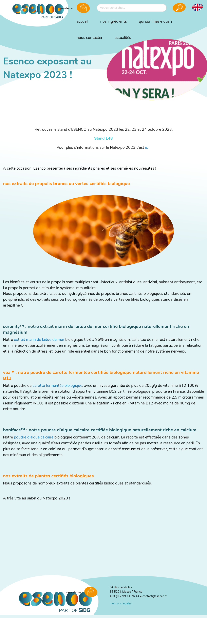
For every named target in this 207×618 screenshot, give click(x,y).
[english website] (197, 7)
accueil (82, 22)
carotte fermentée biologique (57, 386)
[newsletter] (83, 8)
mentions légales (121, 603)
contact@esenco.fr (155, 596)
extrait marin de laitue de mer (39, 340)
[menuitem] (82, 22)
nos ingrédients (113, 22)
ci (147, 148)
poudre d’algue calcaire (33, 437)
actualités (123, 38)
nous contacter (89, 38)
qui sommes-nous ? (155, 22)
